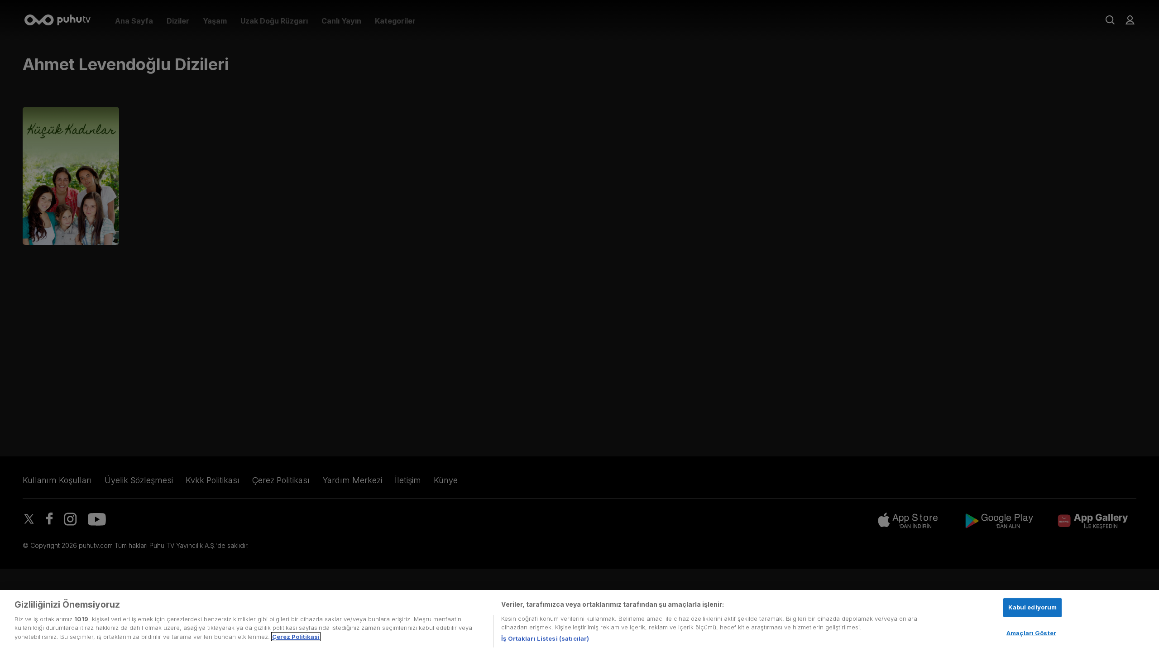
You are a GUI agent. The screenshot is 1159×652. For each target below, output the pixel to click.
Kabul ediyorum (1032, 607)
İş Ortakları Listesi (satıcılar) (545, 638)
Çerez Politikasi (296, 636)
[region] (579, 621)
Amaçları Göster (1031, 633)
